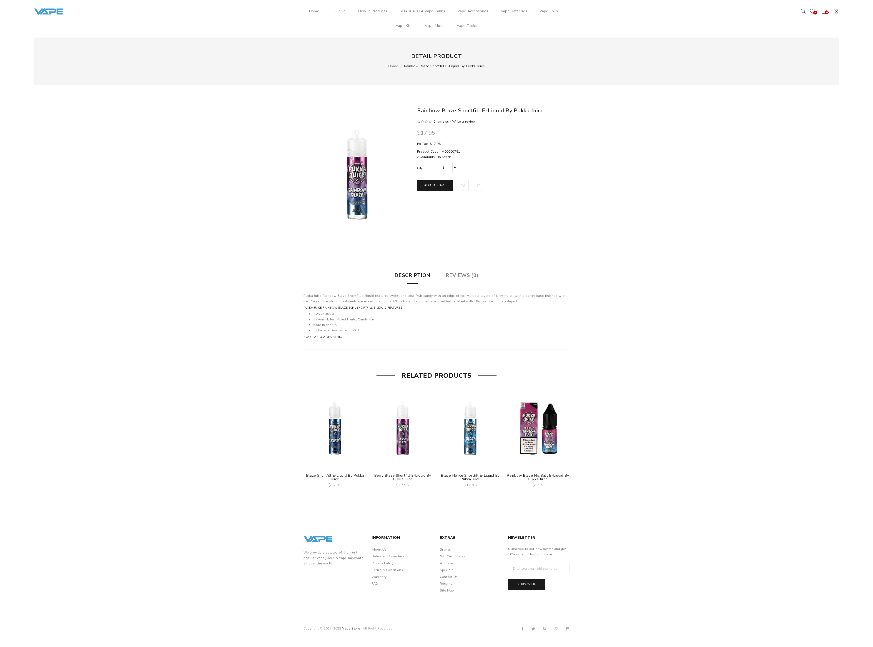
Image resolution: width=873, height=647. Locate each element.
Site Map (447, 590)
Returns (446, 584)
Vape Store (351, 628)
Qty (420, 168)
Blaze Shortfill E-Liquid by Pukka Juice (335, 477)
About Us (379, 549)
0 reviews (441, 121)
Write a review (464, 121)
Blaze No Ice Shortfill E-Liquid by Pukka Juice (470, 477)
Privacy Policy (383, 563)
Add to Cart (435, 185)
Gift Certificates (452, 556)
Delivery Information (388, 556)
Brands (445, 549)
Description (412, 275)
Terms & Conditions (387, 570)
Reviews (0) (462, 275)
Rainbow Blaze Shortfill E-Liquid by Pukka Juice (444, 66)
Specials (447, 570)
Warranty (379, 577)
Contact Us (449, 577)
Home (393, 66)
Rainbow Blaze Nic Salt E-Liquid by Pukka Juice (538, 477)
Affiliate (446, 563)
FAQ (375, 584)
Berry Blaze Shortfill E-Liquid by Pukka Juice (402, 477)
